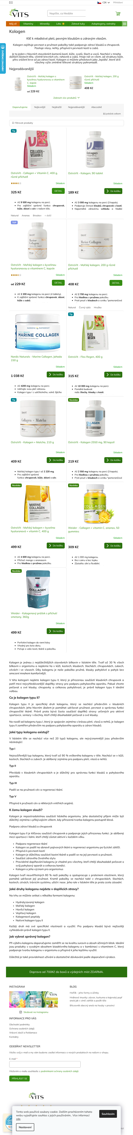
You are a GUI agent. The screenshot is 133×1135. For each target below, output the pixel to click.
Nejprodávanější (76, 107)
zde (18, 1119)
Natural (14, 215)
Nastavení (25, 1127)
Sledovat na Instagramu (36, 1012)
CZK (104, 2)
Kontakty (13, 1036)
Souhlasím (108, 1113)
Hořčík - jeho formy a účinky (84, 992)
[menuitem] (13, 23)
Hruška (97, 307)
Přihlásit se (19, 1078)
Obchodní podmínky (19, 1024)
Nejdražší (56, 107)
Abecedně (96, 107)
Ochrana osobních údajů (21, 1028)
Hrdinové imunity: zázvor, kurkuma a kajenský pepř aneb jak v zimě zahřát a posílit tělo (96, 999)
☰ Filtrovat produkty (22, 122)
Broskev (37, 215)
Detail (58, 190)
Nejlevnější (39, 107)
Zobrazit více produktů (64, 97)
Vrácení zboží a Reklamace (23, 1032)
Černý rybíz (85, 307)
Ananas (26, 215)
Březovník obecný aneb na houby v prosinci (92, 1005)
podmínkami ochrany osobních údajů (60, 1071)
